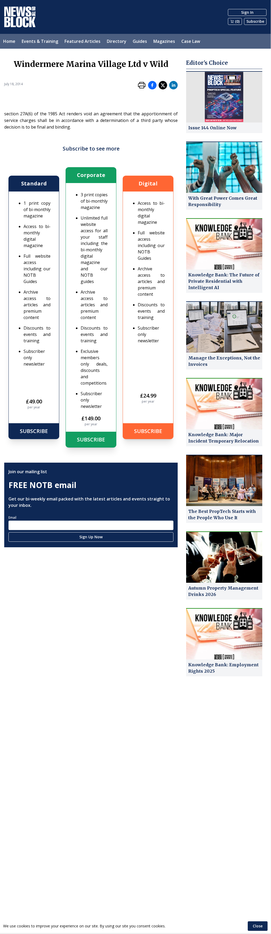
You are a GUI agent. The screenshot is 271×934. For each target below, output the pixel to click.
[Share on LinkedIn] (173, 85)
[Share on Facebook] (152, 85)
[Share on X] (163, 85)
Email (12, 517)
